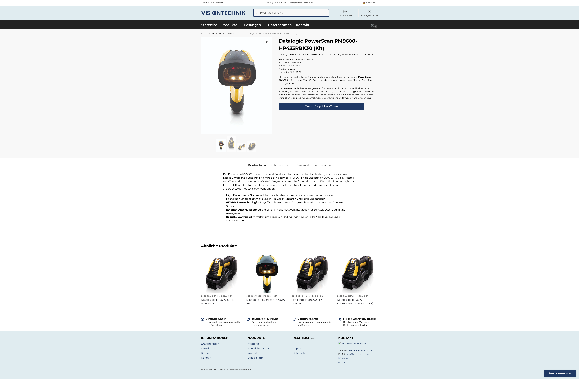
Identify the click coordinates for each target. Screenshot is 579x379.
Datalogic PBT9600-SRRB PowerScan (217, 301)
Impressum (300, 348)
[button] (374, 24)
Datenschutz (301, 352)
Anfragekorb (255, 357)
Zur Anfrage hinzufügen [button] (221, 309)
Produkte (253, 343)
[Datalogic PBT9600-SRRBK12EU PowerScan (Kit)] (357, 273)
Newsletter (217, 2)
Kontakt (206, 357)
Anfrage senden (369, 15)
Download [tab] (302, 165)
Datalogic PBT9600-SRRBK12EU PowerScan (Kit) (355, 301)
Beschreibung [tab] (257, 165)
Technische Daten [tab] (281, 165)
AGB (295, 343)
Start (203, 33)
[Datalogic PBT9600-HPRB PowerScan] (312, 273)
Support (252, 352)
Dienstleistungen (258, 348)
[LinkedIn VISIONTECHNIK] (358, 360)
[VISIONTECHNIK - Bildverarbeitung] (358, 343)
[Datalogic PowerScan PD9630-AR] (266, 276)
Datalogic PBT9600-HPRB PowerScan (308, 301)
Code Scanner (216, 33)
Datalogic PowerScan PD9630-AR (266, 301)
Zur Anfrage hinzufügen (321, 106)
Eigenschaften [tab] (322, 165)
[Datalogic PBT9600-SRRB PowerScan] (221, 273)
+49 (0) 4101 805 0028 (277, 2)
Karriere (205, 2)
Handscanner (234, 33)
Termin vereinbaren (345, 15)
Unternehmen (210, 343)
